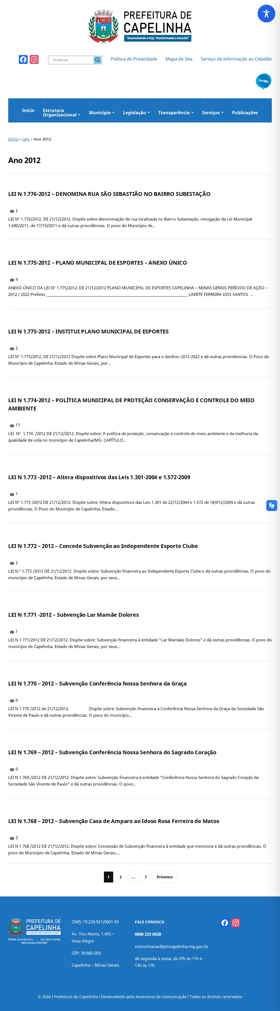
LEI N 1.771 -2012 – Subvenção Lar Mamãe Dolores (73, 614)
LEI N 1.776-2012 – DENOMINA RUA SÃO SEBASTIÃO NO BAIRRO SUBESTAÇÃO (109, 194)
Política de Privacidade (134, 59)
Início (28, 110)
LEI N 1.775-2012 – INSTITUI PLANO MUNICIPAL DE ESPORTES (88, 331)
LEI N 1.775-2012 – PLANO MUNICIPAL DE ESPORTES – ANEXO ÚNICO (97, 262)
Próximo (165, 876)
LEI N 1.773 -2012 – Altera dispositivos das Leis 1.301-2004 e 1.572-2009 (99, 477)
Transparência (174, 113)
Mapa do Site (178, 59)
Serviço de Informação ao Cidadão (236, 59)
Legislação (134, 113)
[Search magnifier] (97, 60)
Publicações (245, 113)
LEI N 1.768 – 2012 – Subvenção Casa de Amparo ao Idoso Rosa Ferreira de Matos (113, 821)
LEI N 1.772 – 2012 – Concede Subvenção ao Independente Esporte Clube (103, 546)
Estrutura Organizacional (60, 112)
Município (100, 113)
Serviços (211, 113)
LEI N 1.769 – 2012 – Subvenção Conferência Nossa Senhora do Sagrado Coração (112, 752)
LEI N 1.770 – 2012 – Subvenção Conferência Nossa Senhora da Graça (97, 683)
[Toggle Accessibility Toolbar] (266, 13)
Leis (26, 139)
